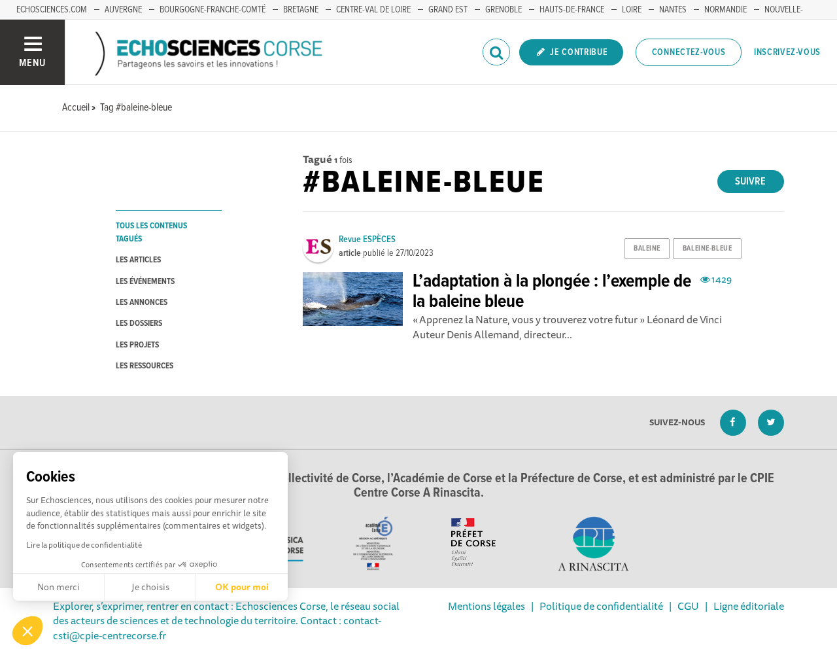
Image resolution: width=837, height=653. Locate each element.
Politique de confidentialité (601, 605)
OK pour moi (242, 587)
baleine (647, 248)
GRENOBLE (503, 10)
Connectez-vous (689, 52)
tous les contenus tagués (151, 232)
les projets (137, 345)
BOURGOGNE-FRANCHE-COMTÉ (212, 10)
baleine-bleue (707, 248)
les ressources (144, 366)
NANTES (673, 10)
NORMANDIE (725, 10)
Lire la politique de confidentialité (84, 544)
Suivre (750, 181)
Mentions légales (486, 605)
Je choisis (150, 587)
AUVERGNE (123, 10)
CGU (688, 605)
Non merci (58, 587)
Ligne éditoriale (748, 605)
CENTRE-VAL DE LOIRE (373, 10)
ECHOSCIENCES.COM (51, 10)
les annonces (141, 302)
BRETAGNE (300, 10)
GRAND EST (448, 10)
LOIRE (631, 10)
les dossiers (139, 323)
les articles (138, 260)
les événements (145, 281)
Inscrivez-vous (787, 52)
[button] (27, 630)
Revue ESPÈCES (367, 239)
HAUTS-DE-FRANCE (571, 10)
